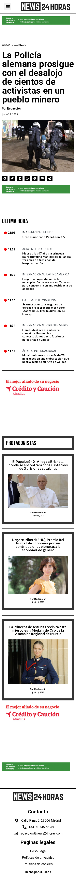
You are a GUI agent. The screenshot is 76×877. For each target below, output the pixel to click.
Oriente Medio (57, 325)
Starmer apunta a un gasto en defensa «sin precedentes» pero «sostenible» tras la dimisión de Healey (43, 309)
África (27, 351)
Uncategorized (14, 44)
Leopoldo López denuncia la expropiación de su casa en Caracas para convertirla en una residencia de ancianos (47, 283)
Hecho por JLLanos (38, 872)
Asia (25, 249)
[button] (7, 6)
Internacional (41, 249)
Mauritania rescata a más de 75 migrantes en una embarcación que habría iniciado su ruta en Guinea (45, 358)
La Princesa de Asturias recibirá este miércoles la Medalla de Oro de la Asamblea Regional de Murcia (38, 630)
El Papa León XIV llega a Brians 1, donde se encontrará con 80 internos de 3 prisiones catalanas (38, 465)
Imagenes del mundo (38, 232)
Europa (27, 300)
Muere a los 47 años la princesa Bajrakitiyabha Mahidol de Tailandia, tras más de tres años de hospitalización (46, 258)
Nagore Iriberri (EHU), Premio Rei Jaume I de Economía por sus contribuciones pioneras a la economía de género (38, 545)
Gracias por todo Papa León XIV (43, 237)
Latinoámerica (57, 274)
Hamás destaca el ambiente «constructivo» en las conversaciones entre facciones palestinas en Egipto (43, 334)
